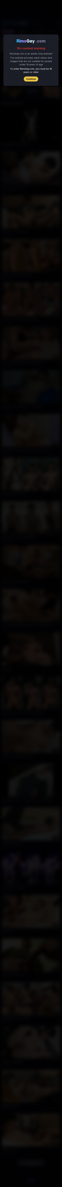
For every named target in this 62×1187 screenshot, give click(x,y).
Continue (31, 79)
